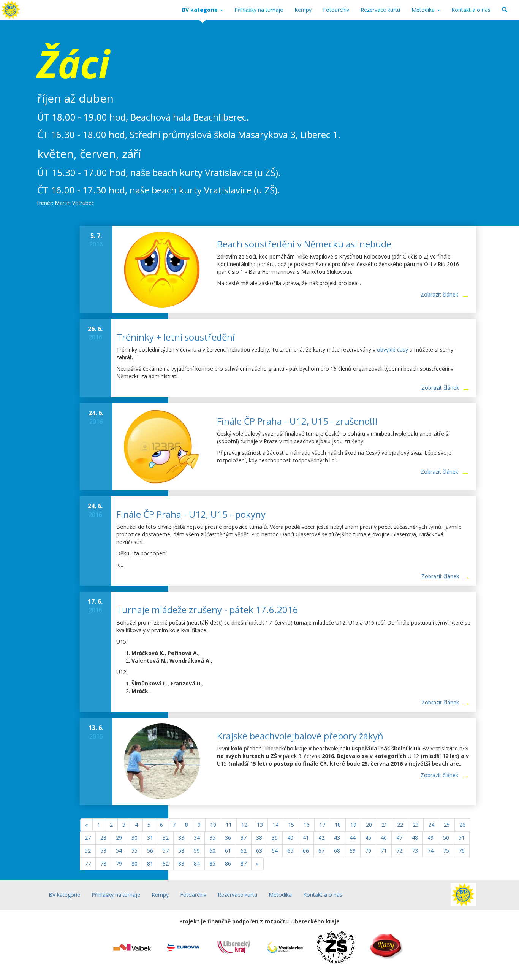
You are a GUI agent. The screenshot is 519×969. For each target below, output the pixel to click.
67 (321, 850)
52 (88, 850)
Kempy (303, 9)
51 (462, 837)
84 (197, 863)
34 (197, 837)
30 (134, 837)
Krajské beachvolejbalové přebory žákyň (300, 736)
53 (103, 850)
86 (228, 863)
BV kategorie (200, 9)
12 (244, 824)
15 (291, 824)
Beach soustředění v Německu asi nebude (304, 244)
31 (150, 837)
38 (259, 837)
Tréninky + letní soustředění (175, 337)
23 (416, 824)
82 (166, 863)
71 (384, 850)
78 (103, 863)
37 (244, 837)
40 (290, 837)
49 (430, 837)
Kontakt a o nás (471, 9)
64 (275, 850)
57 (166, 850)
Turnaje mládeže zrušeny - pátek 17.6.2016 (207, 609)
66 (306, 850)
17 (322, 824)
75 (446, 850)
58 (181, 850)
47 (399, 837)
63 (259, 850)
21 (384, 824)
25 (447, 824)
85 (212, 863)
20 (369, 824)
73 (415, 850)
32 (166, 837)
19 (353, 824)
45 (368, 837)
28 (103, 837)
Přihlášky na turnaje (258, 9)
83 (181, 863)
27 (88, 837)
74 (430, 850)
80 (134, 863)
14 (275, 824)
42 (321, 837)
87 (244, 863)
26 (462, 824)
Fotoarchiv (336, 9)
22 (400, 824)
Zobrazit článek (439, 294)
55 (134, 850)
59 (197, 850)
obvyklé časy (392, 349)
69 (353, 850)
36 (228, 837)
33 (181, 837)
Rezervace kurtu (380, 9)
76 (462, 850)
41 (306, 837)
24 (431, 824)
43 (337, 837)
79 (119, 863)
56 (150, 850)
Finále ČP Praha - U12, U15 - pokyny (191, 514)
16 (307, 824)
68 (337, 850)
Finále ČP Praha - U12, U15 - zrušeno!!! (297, 421)
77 (88, 863)
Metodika (423, 9)
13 (260, 824)
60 (212, 850)
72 (399, 850)
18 (338, 824)
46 (384, 837)
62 (244, 850)
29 (119, 837)
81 (150, 863)
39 (275, 837)
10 (213, 824)
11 (229, 824)
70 (368, 850)
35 (212, 837)
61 (228, 850)
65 (290, 850)
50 (446, 837)
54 (119, 850)
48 (415, 837)
